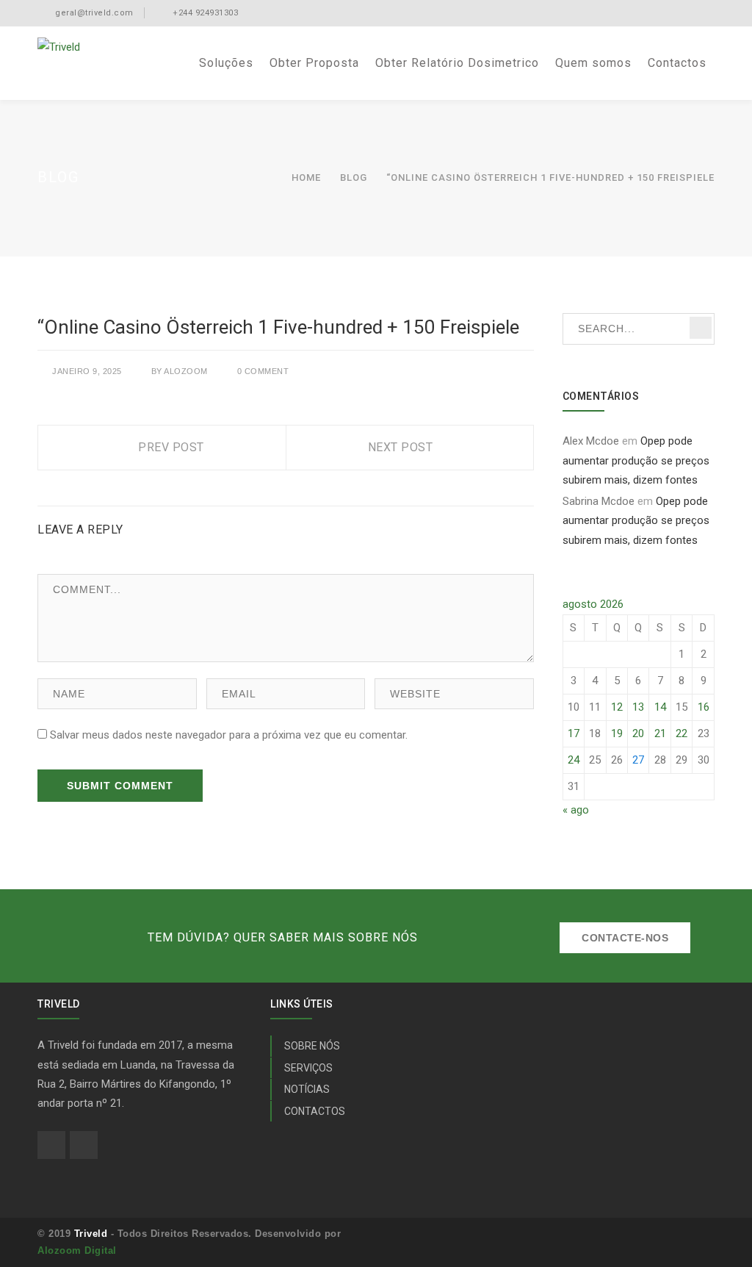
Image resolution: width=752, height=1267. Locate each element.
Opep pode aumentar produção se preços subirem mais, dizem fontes (636, 460)
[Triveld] (58, 46)
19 (617, 733)
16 (703, 707)
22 (681, 733)
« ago (576, 809)
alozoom (186, 371)
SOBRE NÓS (312, 1046)
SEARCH (701, 328)
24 (573, 760)
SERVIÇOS (308, 1068)
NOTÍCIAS (307, 1089)
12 (617, 707)
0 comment (263, 371)
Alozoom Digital (77, 1250)
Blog (353, 177)
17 (573, 733)
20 (638, 733)
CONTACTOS (314, 1111)
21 (660, 733)
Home (306, 177)
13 (638, 707)
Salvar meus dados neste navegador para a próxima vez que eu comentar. (229, 735)
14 (660, 707)
